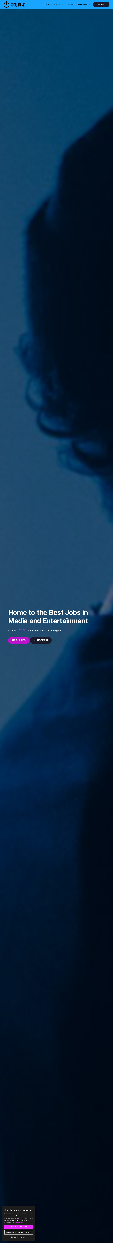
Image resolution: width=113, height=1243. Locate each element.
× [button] (33, 1208)
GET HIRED (19, 640)
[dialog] (18, 1223)
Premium (70, 4)
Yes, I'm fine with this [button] (18, 1227)
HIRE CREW (41, 640)
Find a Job (46, 4)
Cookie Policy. (19, 1222)
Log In (101, 4)
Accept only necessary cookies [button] (18, 1232)
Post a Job (58, 4)
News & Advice (83, 4)
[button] (18, 1237)
